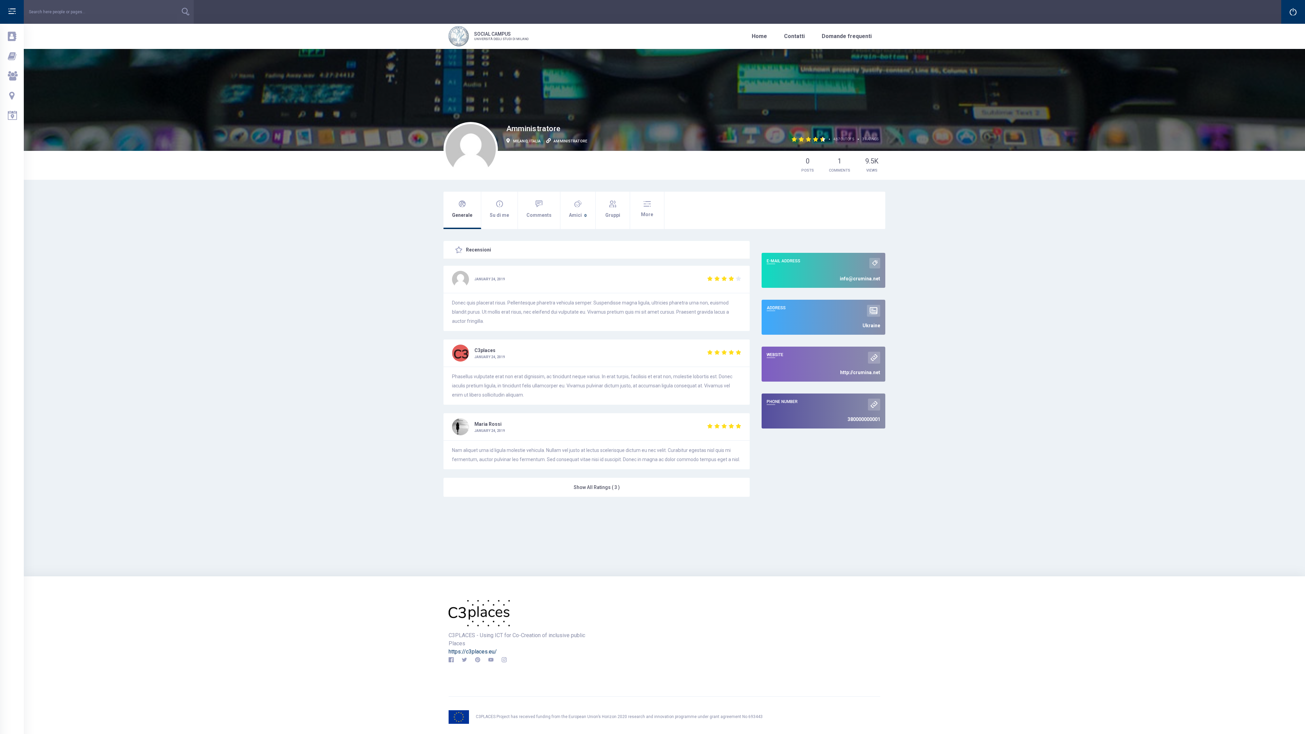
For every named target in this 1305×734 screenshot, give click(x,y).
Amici (577, 215)
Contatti (794, 36)
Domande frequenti (847, 36)
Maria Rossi (488, 424)
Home (759, 36)
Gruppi (612, 215)
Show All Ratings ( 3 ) (597, 487)
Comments (539, 215)
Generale (462, 215)
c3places (484, 350)
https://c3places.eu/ (473, 651)
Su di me (499, 215)
